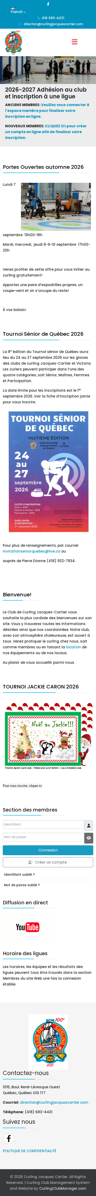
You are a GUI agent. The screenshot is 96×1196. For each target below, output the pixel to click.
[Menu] (74, 42)
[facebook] (48, 4)
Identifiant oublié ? (19, 874)
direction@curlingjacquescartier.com (53, 24)
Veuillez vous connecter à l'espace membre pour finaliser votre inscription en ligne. (47, 110)
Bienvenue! (17, 594)
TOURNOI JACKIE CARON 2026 (41, 686)
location (73, 647)
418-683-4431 (53, 18)
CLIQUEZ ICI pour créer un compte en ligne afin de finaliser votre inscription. (46, 132)
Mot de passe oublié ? (22, 885)
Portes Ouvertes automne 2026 (43, 167)
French (17, 11)
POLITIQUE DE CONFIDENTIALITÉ (29, 1150)
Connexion (48, 850)
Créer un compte (51, 862)
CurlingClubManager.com (62, 1188)
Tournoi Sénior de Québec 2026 (43, 334)
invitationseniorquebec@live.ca (31, 551)
